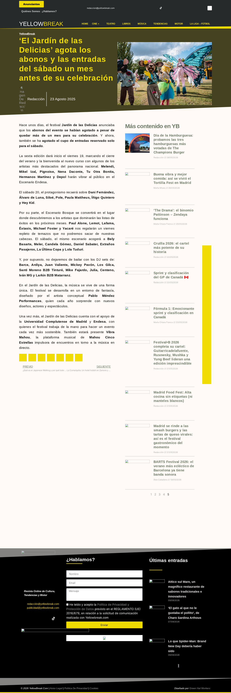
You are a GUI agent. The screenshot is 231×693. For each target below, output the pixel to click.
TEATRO (110, 23)
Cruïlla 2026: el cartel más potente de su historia (171, 248)
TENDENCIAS (160, 23)
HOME (85, 23)
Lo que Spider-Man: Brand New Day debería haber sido (187, 646)
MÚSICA (142, 23)
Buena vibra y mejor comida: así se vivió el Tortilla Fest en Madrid (172, 178)
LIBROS (126, 23)
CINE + (95, 23)
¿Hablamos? (49, 11)
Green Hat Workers (199, 688)
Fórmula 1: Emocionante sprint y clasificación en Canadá (174, 313)
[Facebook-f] (136, 8)
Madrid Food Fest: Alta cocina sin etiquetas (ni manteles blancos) (173, 396)
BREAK (53, 23)
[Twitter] (142, 8)
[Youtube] (155, 8)
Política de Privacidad (76, 688)
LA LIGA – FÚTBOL (200, 23)
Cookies (94, 688)
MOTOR (179, 23)
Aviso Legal (56, 688)
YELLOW (31, 23)
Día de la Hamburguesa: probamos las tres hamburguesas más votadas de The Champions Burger (173, 144)
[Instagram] (148, 8)
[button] (209, 8)
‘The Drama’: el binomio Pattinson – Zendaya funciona (173, 214)
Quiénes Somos (30, 11)
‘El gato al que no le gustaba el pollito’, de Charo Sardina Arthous (184, 612)
